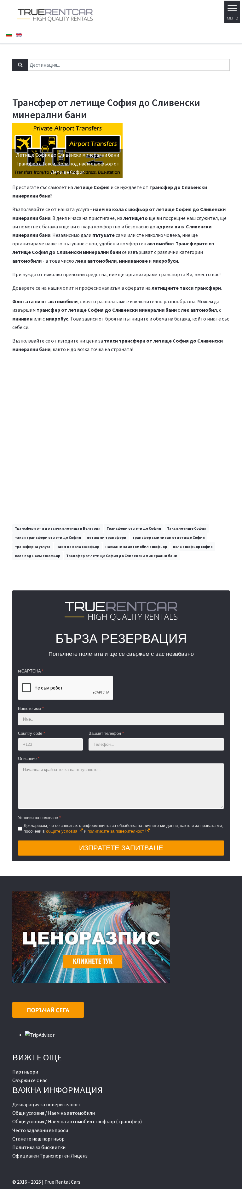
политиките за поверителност (116, 831)
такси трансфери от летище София (48, 537)
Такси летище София (186, 528)
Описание (28, 758)
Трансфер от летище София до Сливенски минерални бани (121, 555)
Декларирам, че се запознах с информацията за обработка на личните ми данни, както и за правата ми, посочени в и (123, 828)
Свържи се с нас (29, 1080)
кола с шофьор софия (193, 546)
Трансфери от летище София (134, 528)
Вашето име (31, 708)
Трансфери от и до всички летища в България (58, 528)
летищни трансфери (106, 537)
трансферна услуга (32, 546)
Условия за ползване (39, 817)
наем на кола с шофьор (77, 546)
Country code (31, 733)
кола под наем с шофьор (37, 555)
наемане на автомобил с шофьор (136, 546)
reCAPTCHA (30, 671)
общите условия (61, 831)
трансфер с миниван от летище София (168, 537)
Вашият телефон (106, 733)
